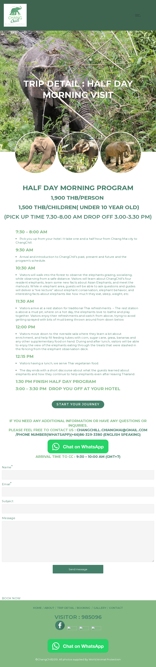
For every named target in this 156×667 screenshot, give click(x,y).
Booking (84, 608)
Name (6, 467)
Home (37, 608)
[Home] (15, 25)
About (49, 608)
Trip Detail (66, 608)
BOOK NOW (11, 598)
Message (8, 518)
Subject (7, 501)
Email (6, 484)
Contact (116, 608)
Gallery (100, 608)
